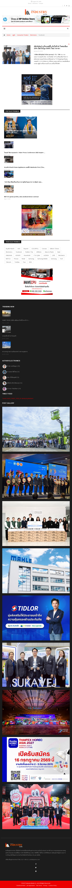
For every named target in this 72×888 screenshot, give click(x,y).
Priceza (16, 259)
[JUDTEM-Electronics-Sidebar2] (37, 220)
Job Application (31, 885)
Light (13, 35)
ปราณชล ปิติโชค (13, 372)
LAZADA (46, 255)
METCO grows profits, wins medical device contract (21, 196)
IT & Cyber (37, 255)
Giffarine (38, 252)
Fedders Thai (29, 252)
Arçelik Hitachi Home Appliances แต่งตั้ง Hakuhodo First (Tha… (24, 167)
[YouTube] (35, 871)
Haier (58, 252)
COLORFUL (35, 248)
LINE (53, 255)
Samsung (31, 259)
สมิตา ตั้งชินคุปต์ (13, 377)
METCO (8, 259)
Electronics (33, 35)
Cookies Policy (52, 885)
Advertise (35, 3)
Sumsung (54, 259)
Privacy (45, 885)
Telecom (8, 262)
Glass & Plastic (49, 252)
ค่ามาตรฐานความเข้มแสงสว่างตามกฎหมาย (14, 351)
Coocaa (44, 248)
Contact (41, 3)
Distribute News (21, 885)
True (24, 262)
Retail (23, 259)
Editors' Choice (54, 248)
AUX (19, 248)
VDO (30, 262)
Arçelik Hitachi (10, 248)
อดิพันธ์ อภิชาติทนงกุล (14, 383)
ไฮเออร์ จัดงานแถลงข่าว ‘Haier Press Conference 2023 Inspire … (24, 152)
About (29, 3)
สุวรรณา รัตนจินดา (14, 388)
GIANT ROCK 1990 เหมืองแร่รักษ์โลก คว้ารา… (16, 320)
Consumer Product (22, 35)
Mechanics (61, 255)
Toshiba (17, 262)
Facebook (19, 252)
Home (8, 35)
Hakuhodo (9, 255)
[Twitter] (35, 867)
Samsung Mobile (42, 259)
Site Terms (39, 885)
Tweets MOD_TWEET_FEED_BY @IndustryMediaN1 (17, 398)
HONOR (17, 255)
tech (61, 259)
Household (27, 255)
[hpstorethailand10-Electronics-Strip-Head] (36, 19)
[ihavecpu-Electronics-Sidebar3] (37, 281)
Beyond (26, 248)
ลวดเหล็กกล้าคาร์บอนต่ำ (9, 336)
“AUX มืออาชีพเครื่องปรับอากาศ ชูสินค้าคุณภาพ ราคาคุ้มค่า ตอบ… (23, 182)
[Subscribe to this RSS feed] (69, 44)
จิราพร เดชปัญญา (13, 366)
